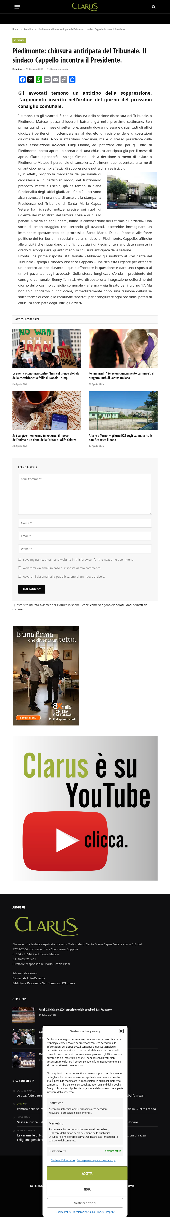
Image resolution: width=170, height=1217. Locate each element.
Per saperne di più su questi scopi (96, 1160)
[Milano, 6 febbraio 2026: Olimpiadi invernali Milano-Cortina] (23, 1060)
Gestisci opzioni (85, 1203)
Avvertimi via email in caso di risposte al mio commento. (62, 568)
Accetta (87, 1173)
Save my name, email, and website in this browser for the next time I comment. (78, 560)
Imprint (110, 1212)
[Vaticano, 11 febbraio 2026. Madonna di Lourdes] (23, 1037)
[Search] (153, 6)
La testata (37, 1185)
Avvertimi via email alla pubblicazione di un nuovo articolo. (64, 576)
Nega (87, 1189)
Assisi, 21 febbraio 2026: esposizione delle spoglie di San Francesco (75, 1009)
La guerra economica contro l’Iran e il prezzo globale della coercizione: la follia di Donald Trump (45, 375)
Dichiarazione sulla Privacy (88, 1212)
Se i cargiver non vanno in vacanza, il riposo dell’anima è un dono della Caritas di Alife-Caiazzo (44, 437)
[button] (121, 1031)
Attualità (19, 40)
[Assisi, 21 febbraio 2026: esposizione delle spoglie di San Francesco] (23, 1015)
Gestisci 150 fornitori (63, 1160)
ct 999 (20, 1103)
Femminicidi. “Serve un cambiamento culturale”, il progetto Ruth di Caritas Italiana (121, 375)
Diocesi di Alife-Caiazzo (28, 978)
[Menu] (17, 6)
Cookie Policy (63, 1212)
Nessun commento (59, 69)
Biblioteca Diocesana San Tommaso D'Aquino (43, 983)
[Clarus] (85, 6)
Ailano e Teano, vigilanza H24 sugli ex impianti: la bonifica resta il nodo (120, 437)
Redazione (17, 69)
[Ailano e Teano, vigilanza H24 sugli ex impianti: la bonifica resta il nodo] (123, 410)
